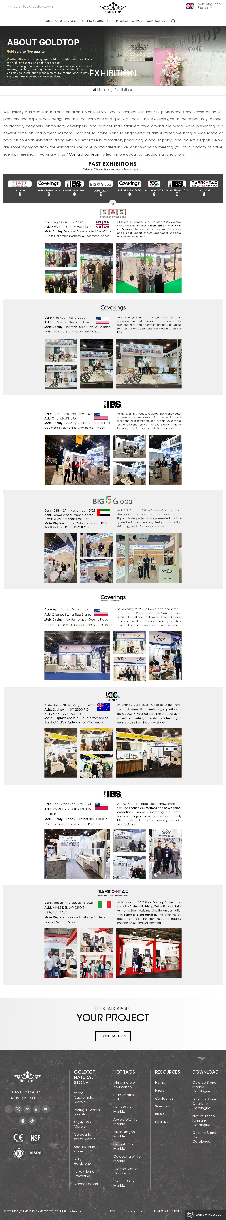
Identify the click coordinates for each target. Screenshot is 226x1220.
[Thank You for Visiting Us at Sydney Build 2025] (113, 784)
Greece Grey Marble (124, 1184)
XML (113, 1211)
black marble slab (124, 1097)
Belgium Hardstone (82, 1162)
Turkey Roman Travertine (85, 1174)
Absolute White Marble (125, 1122)
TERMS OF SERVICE (168, 1211)
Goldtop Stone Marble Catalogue (204, 1087)
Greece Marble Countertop (126, 1171)
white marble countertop (124, 1085)
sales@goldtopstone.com (33, 7)
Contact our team (85, 154)
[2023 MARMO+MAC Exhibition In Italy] (113, 983)
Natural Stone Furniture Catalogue (203, 1121)
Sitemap (162, 1106)
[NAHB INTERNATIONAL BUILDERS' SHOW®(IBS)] (113, 884)
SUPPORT (137, 21)
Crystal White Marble (84, 1125)
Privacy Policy (135, 1211)
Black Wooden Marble (125, 1110)
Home (48, 21)
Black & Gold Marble (123, 1147)
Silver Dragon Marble (124, 1134)
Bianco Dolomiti (87, 1184)
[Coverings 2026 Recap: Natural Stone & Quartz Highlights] (113, 394)
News (159, 1090)
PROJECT (122, 21)
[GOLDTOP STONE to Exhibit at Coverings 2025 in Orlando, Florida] (113, 686)
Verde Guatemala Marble (83, 1098)
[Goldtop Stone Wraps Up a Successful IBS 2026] (113, 489)
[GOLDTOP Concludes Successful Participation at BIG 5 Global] (113, 588)
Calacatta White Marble (85, 1137)
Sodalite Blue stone (84, 1149)
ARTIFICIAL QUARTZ (95, 21)
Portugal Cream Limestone (87, 1112)
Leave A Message (209, 1214)
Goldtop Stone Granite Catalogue (204, 1137)
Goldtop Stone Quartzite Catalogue (204, 1104)
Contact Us (156, 21)
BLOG (159, 1114)
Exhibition (162, 1122)
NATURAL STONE (65, 21)
